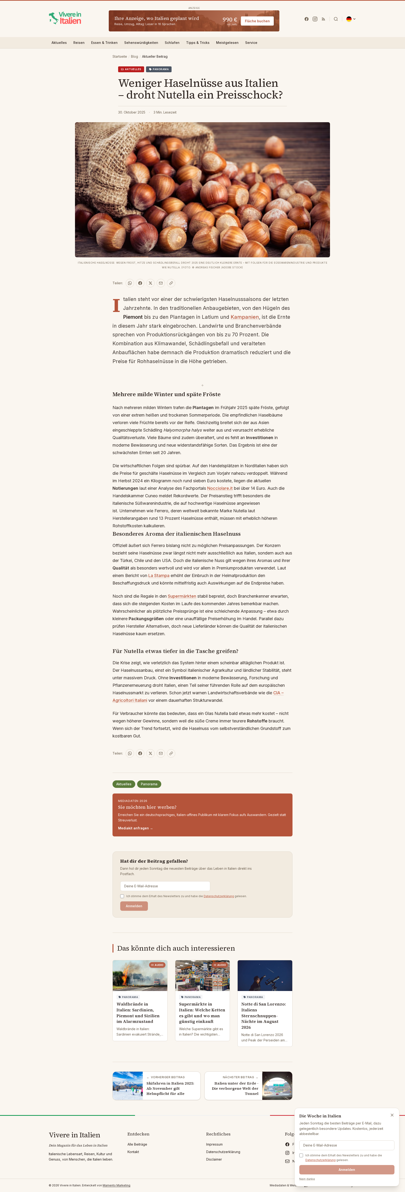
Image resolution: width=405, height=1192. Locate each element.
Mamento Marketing (116, 1185)
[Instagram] (315, 19)
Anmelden (134, 906)
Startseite (119, 56)
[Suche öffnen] (336, 19)
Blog (134, 56)
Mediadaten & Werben (285, 1185)
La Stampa (158, 575)
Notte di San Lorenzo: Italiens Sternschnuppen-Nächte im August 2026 (263, 1015)
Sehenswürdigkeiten (141, 43)
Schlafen (172, 43)
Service (251, 43)
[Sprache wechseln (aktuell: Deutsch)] (351, 19)
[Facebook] (306, 19)
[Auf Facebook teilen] (140, 283)
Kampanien (245, 317)
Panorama (149, 784)
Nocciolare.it (220, 488)
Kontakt (133, 1152)
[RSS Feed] (323, 19)
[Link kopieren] (171, 283)
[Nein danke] (392, 1115)
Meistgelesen (227, 43)
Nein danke (307, 1179)
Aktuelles (59, 43)
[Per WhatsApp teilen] (130, 283)
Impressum (214, 1144)
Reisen (79, 43)
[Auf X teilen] (150, 283)
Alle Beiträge (137, 1144)
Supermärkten (182, 596)
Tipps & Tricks (198, 43)
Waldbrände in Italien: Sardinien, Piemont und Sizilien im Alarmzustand (138, 1012)
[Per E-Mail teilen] (161, 283)
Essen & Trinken (104, 43)
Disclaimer (214, 1159)
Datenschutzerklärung (219, 896)
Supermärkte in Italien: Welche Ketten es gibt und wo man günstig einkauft (202, 1012)
